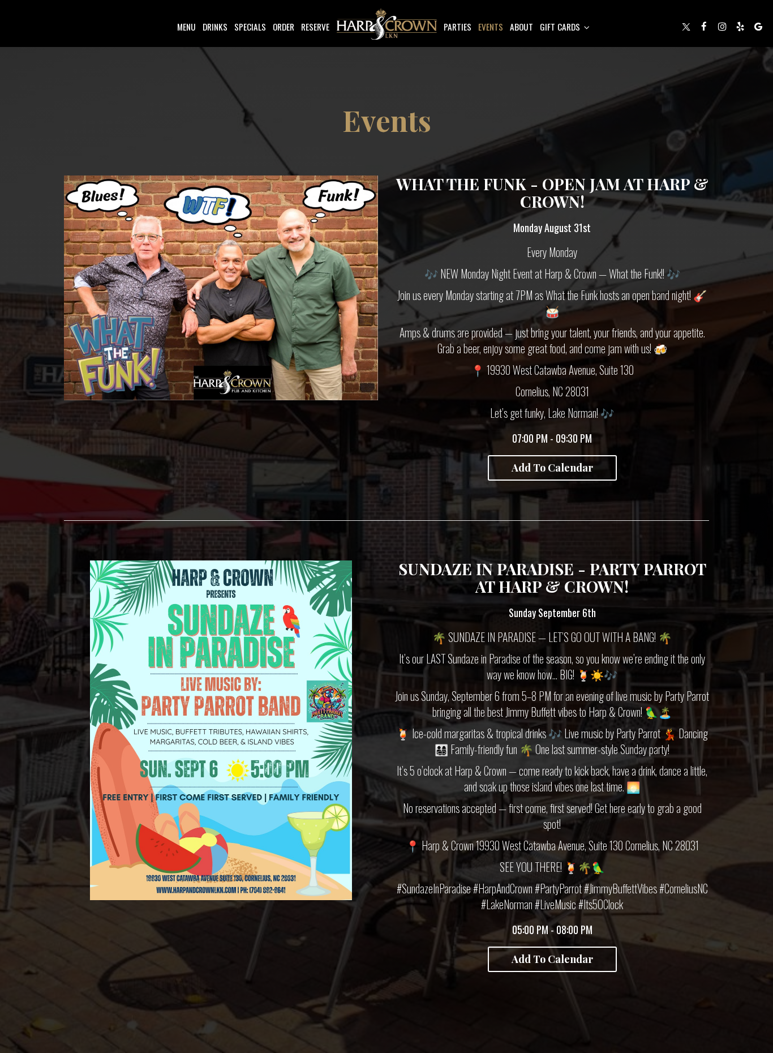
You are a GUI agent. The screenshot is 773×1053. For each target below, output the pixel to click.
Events (490, 26)
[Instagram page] (722, 27)
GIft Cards (561, 26)
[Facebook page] (704, 27)
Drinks (215, 26)
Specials (250, 26)
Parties (457, 26)
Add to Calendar (552, 467)
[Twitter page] (686, 27)
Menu (186, 26)
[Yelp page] (740, 27)
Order (283, 26)
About (521, 26)
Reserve (315, 26)
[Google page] (758, 27)
